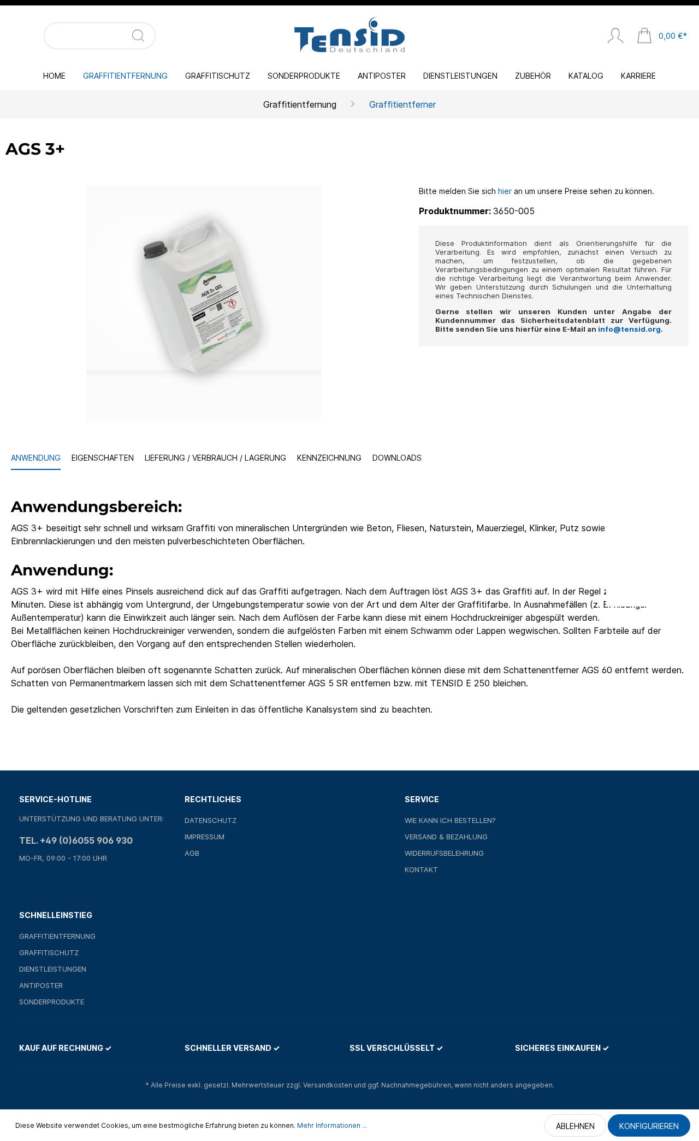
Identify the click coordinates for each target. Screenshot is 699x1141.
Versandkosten (327, 1085)
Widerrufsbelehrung (444, 853)
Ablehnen (575, 1126)
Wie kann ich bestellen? (450, 820)
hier (505, 191)
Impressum (204, 836)
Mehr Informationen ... (332, 1125)
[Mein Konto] (615, 36)
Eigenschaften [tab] (103, 457)
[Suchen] (143, 35)
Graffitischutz (49, 952)
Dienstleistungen (52, 968)
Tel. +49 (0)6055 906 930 (76, 840)
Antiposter (41, 985)
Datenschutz (210, 820)
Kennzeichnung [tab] (329, 457)
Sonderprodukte (51, 1001)
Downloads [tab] (397, 457)
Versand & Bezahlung (446, 836)
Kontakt (421, 869)
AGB (192, 853)
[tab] (36, 458)
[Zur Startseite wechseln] (349, 35)
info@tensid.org (629, 329)
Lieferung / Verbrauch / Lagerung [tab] (215, 457)
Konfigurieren (649, 1126)
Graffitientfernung (57, 936)
